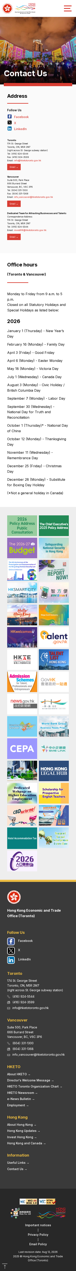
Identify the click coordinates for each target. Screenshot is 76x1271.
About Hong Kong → (22, 1124)
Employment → (18, 1105)
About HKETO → (19, 1074)
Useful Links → (18, 1162)
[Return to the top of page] (4, 1266)
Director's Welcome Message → (30, 1080)
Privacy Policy (38, 1234)
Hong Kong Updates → (23, 1130)
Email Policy (38, 1244)
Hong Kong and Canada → (26, 1143)
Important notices (38, 1225)
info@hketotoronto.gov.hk (27, 160)
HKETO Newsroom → (22, 1092)
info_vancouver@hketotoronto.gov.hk (33, 197)
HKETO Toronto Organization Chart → (34, 1086)
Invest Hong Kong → (22, 1137)
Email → (14, 167)
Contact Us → (17, 1169)
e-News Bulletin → (21, 1099)
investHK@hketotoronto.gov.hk (30, 230)
